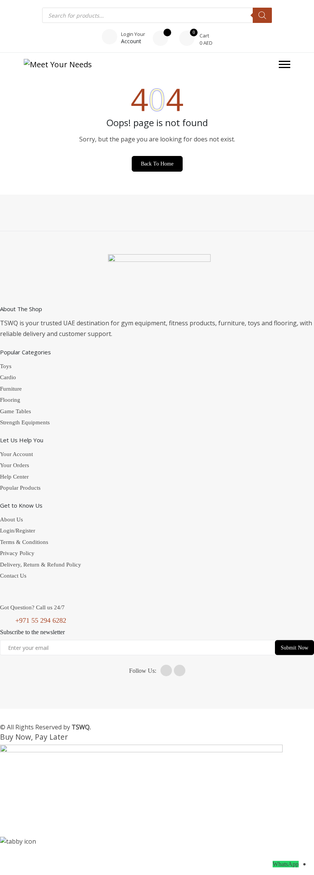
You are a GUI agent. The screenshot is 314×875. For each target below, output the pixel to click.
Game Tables (15, 411)
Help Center (14, 477)
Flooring (10, 400)
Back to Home (157, 164)
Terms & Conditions (24, 542)
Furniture (11, 389)
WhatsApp (286, 864)
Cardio (8, 377)
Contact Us (13, 576)
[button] (284, 64)
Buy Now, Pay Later (34, 737)
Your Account (16, 454)
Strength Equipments (25, 422)
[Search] (262, 15)
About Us (11, 519)
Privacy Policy (17, 553)
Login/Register (17, 531)
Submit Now (294, 648)
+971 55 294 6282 (40, 620)
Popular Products (20, 488)
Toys (5, 366)
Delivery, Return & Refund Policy (40, 565)
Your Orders (14, 465)
